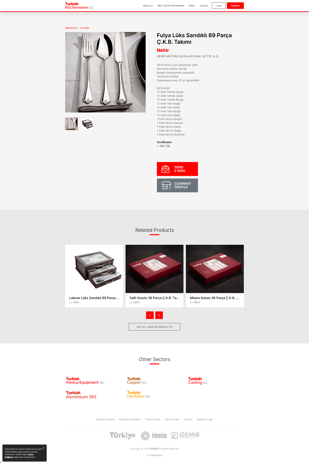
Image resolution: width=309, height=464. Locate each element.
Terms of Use (172, 419)
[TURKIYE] (123, 436)
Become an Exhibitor (130, 419)
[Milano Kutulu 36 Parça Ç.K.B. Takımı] (215, 269)
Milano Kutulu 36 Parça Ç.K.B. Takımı (217, 298)
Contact (188, 419)
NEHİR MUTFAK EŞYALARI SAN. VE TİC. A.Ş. (188, 56)
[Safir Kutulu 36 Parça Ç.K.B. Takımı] (154, 269)
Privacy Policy (153, 419)
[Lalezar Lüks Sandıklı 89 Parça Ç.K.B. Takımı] (94, 269)
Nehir (163, 50)
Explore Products (105, 419)
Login (219, 5)
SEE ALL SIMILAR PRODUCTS (154, 326)
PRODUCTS (71, 28)
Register (235, 5)
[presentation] (150, 315)
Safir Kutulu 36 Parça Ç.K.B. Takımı (156, 298)
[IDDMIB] (185, 435)
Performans (156, 455)
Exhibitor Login (205, 419)
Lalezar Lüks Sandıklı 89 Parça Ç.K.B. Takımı (96, 298)
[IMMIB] (153, 436)
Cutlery (84, 28)
